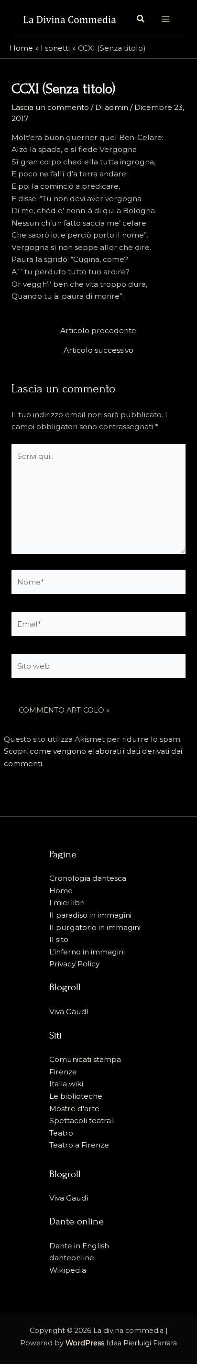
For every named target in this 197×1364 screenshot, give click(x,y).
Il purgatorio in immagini (95, 927)
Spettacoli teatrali (82, 1120)
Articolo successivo (98, 350)
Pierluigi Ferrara (150, 1343)
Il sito (58, 939)
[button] (141, 19)
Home (61, 890)
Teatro (61, 1132)
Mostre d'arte (74, 1108)
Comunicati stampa (85, 1059)
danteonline (71, 1257)
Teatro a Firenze (79, 1144)
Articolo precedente (98, 331)
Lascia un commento (50, 107)
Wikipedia (67, 1270)
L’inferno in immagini (87, 951)
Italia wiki (66, 1083)
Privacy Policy (74, 963)
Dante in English (79, 1245)
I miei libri (67, 902)
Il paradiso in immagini (90, 915)
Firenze (63, 1071)
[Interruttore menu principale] (165, 19)
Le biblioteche (75, 1096)
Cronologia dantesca (87, 878)
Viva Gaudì (69, 1011)
